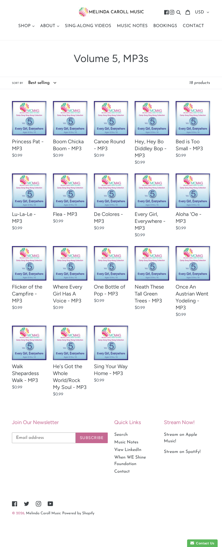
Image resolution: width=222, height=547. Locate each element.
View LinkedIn (127, 450)
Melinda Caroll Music (43, 513)
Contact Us (204, 543)
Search (121, 435)
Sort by (17, 83)
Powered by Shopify (78, 513)
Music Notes (126, 442)
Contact (122, 471)
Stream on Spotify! (182, 452)
